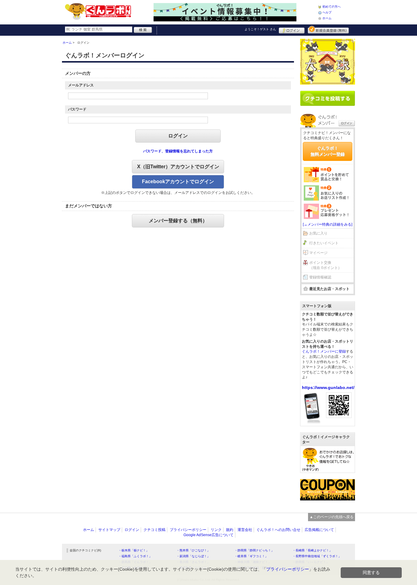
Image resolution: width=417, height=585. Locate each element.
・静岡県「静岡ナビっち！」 (254, 550)
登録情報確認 (320, 277)
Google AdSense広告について (208, 535)
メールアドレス (81, 85)
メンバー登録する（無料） (178, 220)
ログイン (292, 30)
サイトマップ (109, 530)
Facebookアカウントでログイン (178, 181)
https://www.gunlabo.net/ (328, 387)
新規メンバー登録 (328, 30)
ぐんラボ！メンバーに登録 (324, 351)
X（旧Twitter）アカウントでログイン (178, 166)
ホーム (327, 18)
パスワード (77, 109)
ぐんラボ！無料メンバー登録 (327, 151)
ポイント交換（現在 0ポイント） (325, 265)
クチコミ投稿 (154, 530)
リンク (216, 530)
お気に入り (318, 233)
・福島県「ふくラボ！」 (135, 556)
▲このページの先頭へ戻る (332, 517)
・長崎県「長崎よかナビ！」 (312, 550)
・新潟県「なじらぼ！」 (193, 556)
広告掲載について (319, 530)
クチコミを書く (327, 98)
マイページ (318, 253)
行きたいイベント (324, 243)
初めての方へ (331, 6)
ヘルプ (327, 12)
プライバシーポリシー (188, 530)
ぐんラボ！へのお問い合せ (278, 530)
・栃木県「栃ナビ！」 (133, 550)
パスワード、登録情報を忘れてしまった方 (178, 151)
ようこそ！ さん (260, 29)
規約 (229, 530)
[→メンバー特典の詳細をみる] (327, 224)
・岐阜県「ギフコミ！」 (251, 556)
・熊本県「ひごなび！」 (193, 550)
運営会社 (245, 530)
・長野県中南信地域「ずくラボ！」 (316, 556)
